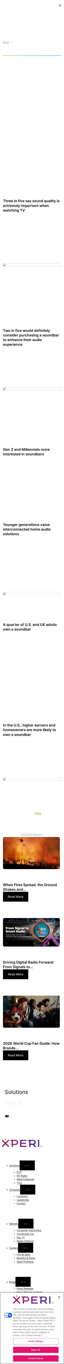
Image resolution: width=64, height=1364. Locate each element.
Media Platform (25, 1241)
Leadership (23, 1199)
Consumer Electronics (29, 1230)
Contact (21, 1203)
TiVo (19, 1182)
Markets (13, 1223)
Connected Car (25, 1233)
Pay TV (21, 1237)
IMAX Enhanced (25, 1179)
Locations (22, 1196)
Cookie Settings (35, 1341)
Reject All (35, 1350)
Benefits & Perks (26, 1258)
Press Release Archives (30, 1292)
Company (14, 1189)
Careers (13, 1247)
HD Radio (22, 1175)
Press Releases (25, 1288)
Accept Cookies (35, 1358)
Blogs (6, 42)
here (38, 813)
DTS (19, 1172)
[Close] (59, 1297)
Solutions (14, 1165)
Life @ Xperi (23, 1254)
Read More (15, 896)
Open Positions (25, 1261)
